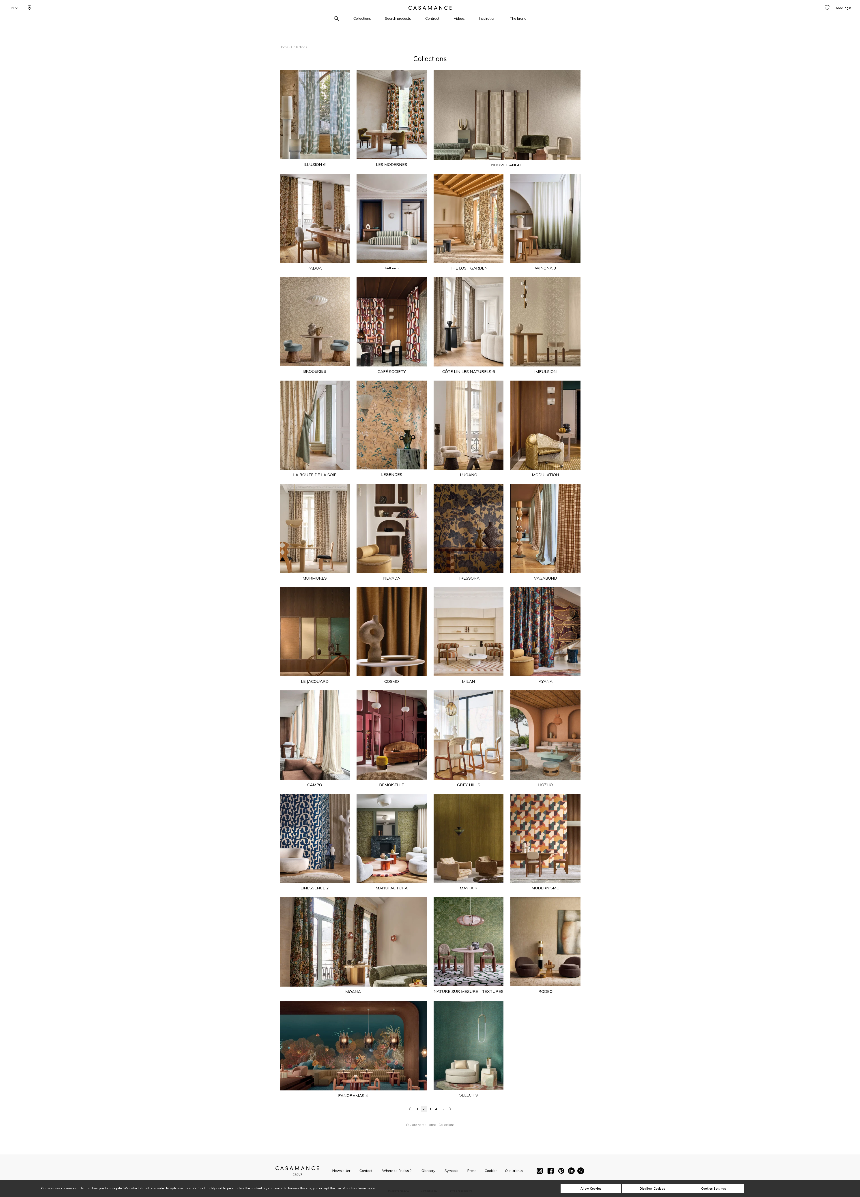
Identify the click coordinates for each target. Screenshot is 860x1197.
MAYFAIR (468, 888)
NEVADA (391, 578)
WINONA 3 (545, 268)
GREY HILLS (468, 784)
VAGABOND (545, 578)
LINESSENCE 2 (315, 888)
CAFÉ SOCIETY (392, 371)
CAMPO (314, 784)
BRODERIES (314, 371)
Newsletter (341, 1170)
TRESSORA (468, 578)
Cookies (491, 1170)
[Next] (450, 1109)
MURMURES (315, 578)
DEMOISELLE (391, 784)
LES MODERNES (391, 164)
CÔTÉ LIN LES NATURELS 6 (468, 371)
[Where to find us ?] (29, 8)
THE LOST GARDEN (469, 268)
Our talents (514, 1170)
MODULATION (545, 474)
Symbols (451, 1170)
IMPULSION (545, 371)
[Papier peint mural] (580, 1171)
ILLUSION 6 (315, 164)
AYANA (546, 681)
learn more (367, 1188)
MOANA (353, 991)
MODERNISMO (545, 888)
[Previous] (410, 1109)
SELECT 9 (468, 1095)
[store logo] (430, 8)
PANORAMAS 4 (353, 1095)
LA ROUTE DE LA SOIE (314, 474)
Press (471, 1170)
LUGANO (468, 474)
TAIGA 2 (392, 267)
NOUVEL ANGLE (507, 164)
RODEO (545, 991)
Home (284, 47)
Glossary (428, 1170)
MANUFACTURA (392, 888)
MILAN (468, 681)
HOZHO (545, 784)
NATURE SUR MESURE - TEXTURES (468, 991)
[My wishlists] (827, 8)
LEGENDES (391, 474)
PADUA (314, 268)
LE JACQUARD (315, 681)
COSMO (391, 681)
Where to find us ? (397, 1170)
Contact (365, 1170)
